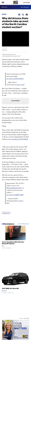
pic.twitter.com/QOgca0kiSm (15, 79)
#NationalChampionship (13, 188)
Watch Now (26, 2)
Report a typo (6, 213)
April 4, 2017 (20, 85)
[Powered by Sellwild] (26, 318)
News (4, 14)
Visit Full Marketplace (23, 223)
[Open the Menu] (2, 2)
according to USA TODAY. (20, 139)
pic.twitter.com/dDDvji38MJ (14, 195)
